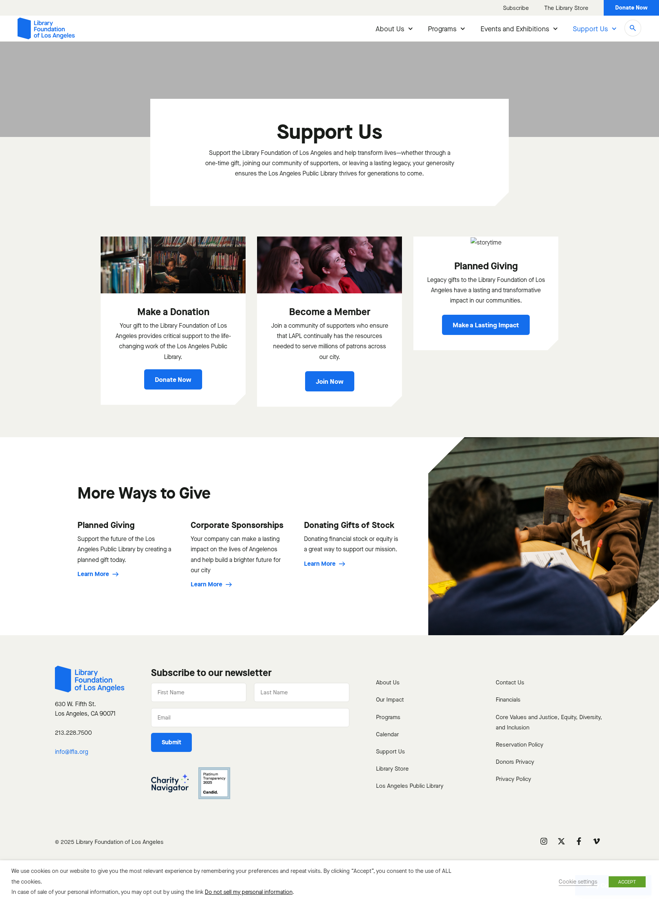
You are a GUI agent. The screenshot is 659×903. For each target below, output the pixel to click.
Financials (508, 699)
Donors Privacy (515, 762)
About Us (390, 29)
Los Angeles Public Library (410, 786)
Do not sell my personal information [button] (249, 892)
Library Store (392, 769)
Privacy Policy (513, 779)
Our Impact (390, 699)
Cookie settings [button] (578, 881)
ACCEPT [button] (627, 882)
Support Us (590, 29)
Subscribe (516, 8)
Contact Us (510, 682)
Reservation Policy (519, 744)
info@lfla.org (71, 752)
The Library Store (566, 8)
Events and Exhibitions (515, 29)
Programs (442, 29)
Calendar (387, 734)
